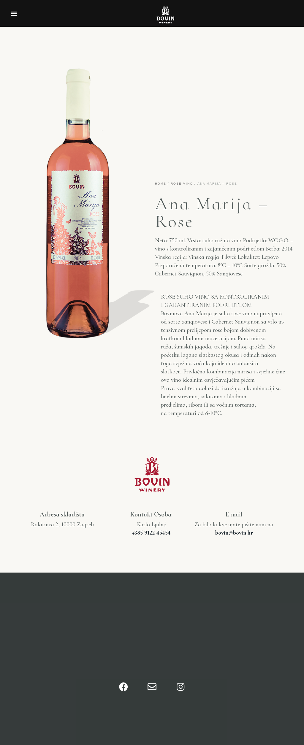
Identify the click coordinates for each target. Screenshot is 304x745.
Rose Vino (182, 183)
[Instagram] (180, 687)
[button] (14, 13)
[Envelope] (152, 687)
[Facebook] (123, 687)
